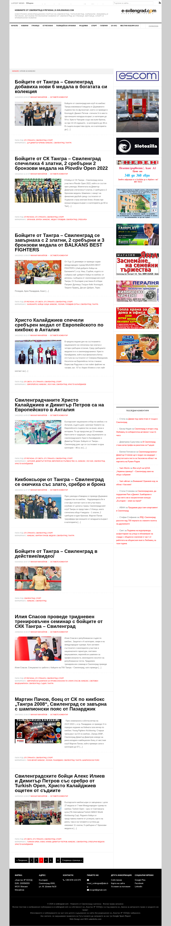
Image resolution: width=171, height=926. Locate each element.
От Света (39, 302)
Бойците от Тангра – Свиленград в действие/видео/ (56, 553)
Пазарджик (58, 760)
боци (46, 304)
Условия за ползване (120, 886)
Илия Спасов (74, 681)
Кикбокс (49, 143)
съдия (43, 683)
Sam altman (124, 481)
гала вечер (32, 760)
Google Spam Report (122, 916)
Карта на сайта (118, 883)
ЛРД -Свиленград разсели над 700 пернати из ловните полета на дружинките (136, 520)
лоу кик (89, 461)
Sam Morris (124, 468)
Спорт (50, 140)
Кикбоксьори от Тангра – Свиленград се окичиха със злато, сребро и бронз (60, 482)
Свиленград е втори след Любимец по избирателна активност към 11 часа (137, 432)
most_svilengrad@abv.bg (97, 885)
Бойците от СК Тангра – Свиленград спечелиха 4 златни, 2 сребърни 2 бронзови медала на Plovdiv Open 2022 (61, 163)
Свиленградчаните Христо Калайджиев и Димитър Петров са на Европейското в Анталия (59, 404)
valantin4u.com (95, 919)
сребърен (82, 219)
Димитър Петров (43, 461)
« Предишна (21, 860)
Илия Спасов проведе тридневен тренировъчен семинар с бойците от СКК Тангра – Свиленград (59, 621)
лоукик (61, 304)
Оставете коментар (59, 97)
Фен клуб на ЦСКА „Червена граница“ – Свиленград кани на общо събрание (134, 471)
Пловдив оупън (72, 304)
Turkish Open (33, 842)
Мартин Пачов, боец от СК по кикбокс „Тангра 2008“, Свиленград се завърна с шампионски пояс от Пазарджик (61, 704)
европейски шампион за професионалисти (47, 681)
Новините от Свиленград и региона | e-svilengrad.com (44, 10)
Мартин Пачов (42, 536)
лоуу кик (51, 384)
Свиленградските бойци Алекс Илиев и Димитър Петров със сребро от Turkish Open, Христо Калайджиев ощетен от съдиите (60, 783)
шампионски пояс (91, 760)
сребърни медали (96, 842)
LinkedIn (138, 886)
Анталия (31, 461)
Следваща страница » (72, 860)
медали (52, 536)
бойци (41, 304)
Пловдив (61, 219)
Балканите (32, 304)
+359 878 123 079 (73, 880)
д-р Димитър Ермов (36, 143)
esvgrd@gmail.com (98, 890)
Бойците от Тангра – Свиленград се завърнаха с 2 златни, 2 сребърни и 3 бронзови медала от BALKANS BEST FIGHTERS (59, 242)
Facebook (139, 883)
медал (54, 219)
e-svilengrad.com (61, 904)
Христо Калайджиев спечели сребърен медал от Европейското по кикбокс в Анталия (59, 324)
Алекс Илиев (45, 842)
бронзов (31, 219)
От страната (29, 140)
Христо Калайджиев (77, 384)
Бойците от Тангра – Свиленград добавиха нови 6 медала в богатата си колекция (61, 86)
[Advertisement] (85, 48)
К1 (76, 461)
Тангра (68, 143)
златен (39, 219)
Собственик (116, 880)
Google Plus (140, 880)
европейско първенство (63, 461)
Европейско (32, 384)
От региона (29, 217)
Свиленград (41, 140)
